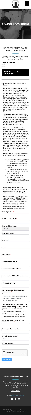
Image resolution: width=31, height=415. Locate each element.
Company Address (8, 233)
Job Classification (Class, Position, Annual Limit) (13, 291)
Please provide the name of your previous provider (13, 321)
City (3, 247)
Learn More (15, 390)
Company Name (7, 212)
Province (5, 240)
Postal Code (6, 254)
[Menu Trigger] (27, 3)
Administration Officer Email (11, 269)
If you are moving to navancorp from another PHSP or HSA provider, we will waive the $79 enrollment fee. (15, 306)
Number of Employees (9, 226)
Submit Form (7, 359)
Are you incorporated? (9, 62)
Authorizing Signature (9, 336)
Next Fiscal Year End (9, 219)
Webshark (22, 411)
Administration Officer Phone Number (14, 276)
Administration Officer (9, 262)
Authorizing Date (7, 343)
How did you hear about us (11, 329)
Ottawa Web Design (12, 411)
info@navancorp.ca (17, 395)
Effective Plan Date (8, 283)
